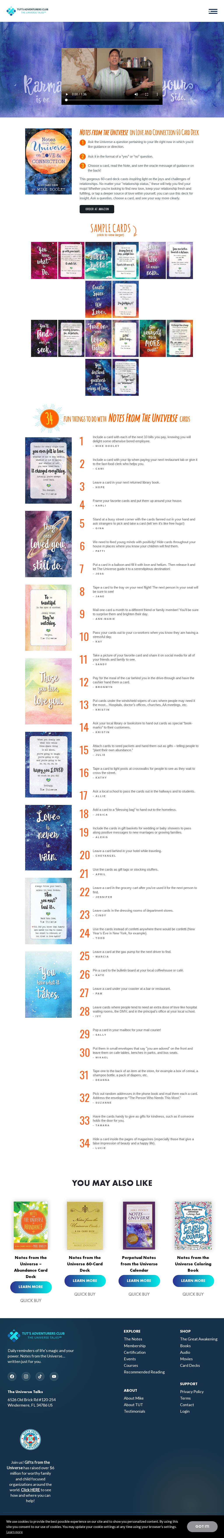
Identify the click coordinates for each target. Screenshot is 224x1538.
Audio (185, 1352)
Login (185, 1411)
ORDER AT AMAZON (97, 209)
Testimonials (134, 1411)
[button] (213, 11)
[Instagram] (26, 1376)
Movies (186, 1358)
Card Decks (190, 1365)
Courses (131, 1365)
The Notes (133, 1339)
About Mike (134, 1398)
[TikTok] (40, 1376)
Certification (135, 1352)
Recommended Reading (144, 1372)
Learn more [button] (14, 1532)
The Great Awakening (198, 1339)
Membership (135, 1345)
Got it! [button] (202, 1527)
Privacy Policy (192, 1391)
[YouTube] (54, 1376)
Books (185, 1345)
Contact (187, 1404)
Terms (185, 1398)
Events (130, 1358)
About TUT (133, 1404)
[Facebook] (12, 1376)
